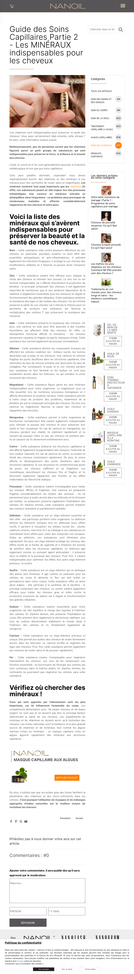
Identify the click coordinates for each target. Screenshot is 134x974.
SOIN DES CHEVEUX (106, 145)
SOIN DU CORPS (105, 110)
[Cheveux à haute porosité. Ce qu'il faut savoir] (106, 238)
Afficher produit (67, 777)
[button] (123, 5)
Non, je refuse (67, 969)
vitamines (75, 186)
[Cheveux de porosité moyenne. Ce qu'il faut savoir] (106, 215)
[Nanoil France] (68, 6)
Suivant (79, 818)
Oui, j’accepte (44, 969)
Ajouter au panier (113, 342)
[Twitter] (21, 821)
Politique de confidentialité (23, 942)
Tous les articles (101, 91)
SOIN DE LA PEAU (106, 118)
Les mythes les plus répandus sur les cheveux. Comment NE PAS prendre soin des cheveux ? (106, 268)
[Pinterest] (16, 821)
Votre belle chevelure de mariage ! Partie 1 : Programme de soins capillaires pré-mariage (105, 202)
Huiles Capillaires (106, 137)
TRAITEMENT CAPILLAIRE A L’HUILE (106, 128)
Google (20, 961)
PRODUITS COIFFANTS (106, 155)
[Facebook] (11, 821)
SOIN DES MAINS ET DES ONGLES (105, 100)
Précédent (65, 818)
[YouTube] (25, 821)
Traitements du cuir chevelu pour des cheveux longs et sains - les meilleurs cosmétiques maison (106, 295)
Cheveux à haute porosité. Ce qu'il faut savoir (106, 246)
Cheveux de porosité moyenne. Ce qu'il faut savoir (104, 225)
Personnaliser (90, 969)
